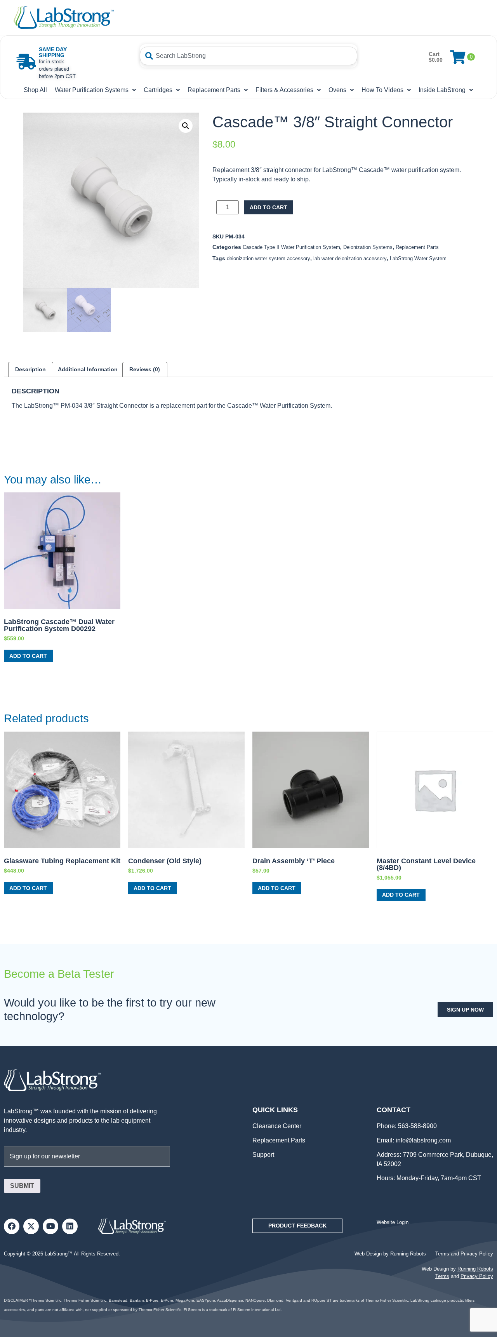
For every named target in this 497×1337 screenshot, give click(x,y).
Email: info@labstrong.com (414, 1140)
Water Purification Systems (92, 90)
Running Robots (408, 1254)
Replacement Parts (214, 90)
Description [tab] (30, 369)
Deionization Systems (368, 247)
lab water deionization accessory (350, 258)
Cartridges (158, 90)
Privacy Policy (477, 1254)
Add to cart (268, 207)
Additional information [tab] (88, 369)
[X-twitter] (31, 1226)
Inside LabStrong (442, 90)
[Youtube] (50, 1226)
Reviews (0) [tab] (144, 369)
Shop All (35, 90)
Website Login (392, 1222)
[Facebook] (11, 1226)
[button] (186, 126)
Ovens (337, 90)
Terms (442, 1254)
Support (263, 1154)
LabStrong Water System (418, 258)
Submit (22, 1185)
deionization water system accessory (268, 258)
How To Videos (382, 90)
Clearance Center (276, 1126)
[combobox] (248, 56)
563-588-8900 (416, 1126)
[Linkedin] (70, 1226)
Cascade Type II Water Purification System (291, 247)
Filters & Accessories (284, 90)
